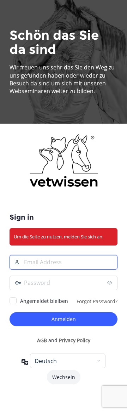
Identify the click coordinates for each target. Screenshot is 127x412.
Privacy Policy (74, 340)
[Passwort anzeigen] (110, 283)
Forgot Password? (97, 301)
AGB (42, 340)
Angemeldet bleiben (44, 301)
